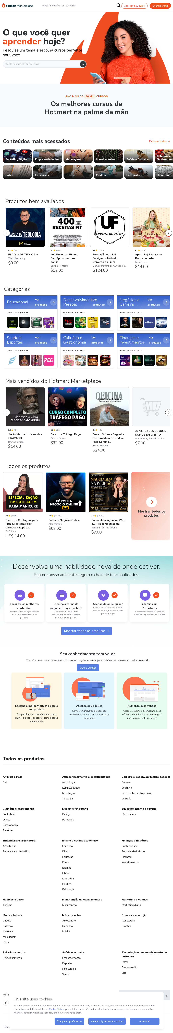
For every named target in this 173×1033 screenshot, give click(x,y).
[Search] (83, 64)
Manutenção (69, 905)
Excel (125, 962)
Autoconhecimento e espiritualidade (86, 777)
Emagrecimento (71, 958)
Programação (129, 967)
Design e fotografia (75, 809)
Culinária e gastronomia (18, 809)
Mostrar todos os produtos (85, 631)
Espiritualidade (71, 788)
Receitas (8, 830)
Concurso (67, 846)
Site (124, 973)
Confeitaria (9, 814)
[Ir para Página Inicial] (17, 6)
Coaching (127, 788)
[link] (17, 156)
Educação (67, 857)
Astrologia (68, 782)
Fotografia (68, 819)
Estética (8, 926)
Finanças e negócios (135, 841)
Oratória (126, 798)
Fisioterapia (69, 969)
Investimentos (130, 862)
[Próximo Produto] (168, 229)
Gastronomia (10, 825)
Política (66, 884)
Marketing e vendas (135, 899)
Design (66, 814)
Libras (65, 873)
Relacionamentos (14, 952)
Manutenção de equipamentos (82, 899)
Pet (5, 782)
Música (66, 931)
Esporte (67, 963)
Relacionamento (12, 958)
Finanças (127, 857)
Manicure (8, 931)
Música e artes (71, 915)
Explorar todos (158, 141)
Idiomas (66, 868)
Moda (6, 942)
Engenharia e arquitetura (19, 841)
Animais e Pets (12, 777)
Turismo (7, 905)
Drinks (6, 819)
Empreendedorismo (133, 851)
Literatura (68, 878)
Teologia (67, 798)
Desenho (67, 926)
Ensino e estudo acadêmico (80, 841)
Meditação (68, 793)
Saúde (66, 974)
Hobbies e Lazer (13, 899)
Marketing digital (132, 905)
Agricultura (128, 920)
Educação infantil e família (139, 809)
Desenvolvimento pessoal (137, 793)
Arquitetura (9, 846)
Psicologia (68, 889)
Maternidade (129, 814)
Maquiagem (9, 937)
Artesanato (69, 920)
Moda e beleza (12, 915)
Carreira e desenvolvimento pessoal (146, 777)
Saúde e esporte (73, 952)
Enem (65, 862)
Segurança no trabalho (16, 851)
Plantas (126, 926)
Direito (66, 851)
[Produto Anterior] (6, 229)
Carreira (126, 782)
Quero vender (88, 668)
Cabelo (7, 920)
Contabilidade (130, 846)
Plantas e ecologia (134, 915)
